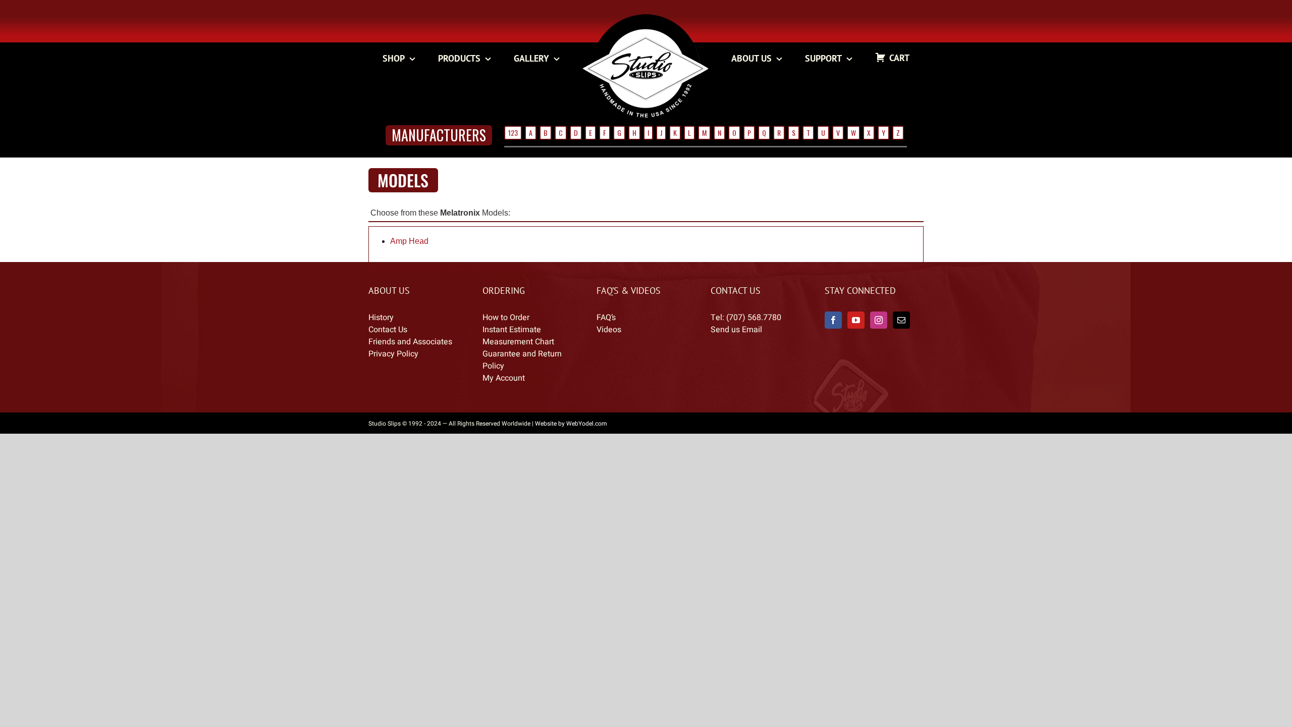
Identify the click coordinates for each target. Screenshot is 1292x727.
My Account (503, 378)
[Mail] (901, 320)
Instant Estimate (511, 330)
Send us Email (736, 330)
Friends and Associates (410, 342)
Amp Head (409, 241)
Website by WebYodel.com (571, 423)
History (381, 317)
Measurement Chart (518, 342)
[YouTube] (856, 320)
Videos (609, 330)
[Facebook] (833, 320)
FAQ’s (606, 317)
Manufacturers (439, 135)
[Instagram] (878, 320)
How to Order (505, 317)
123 (513, 132)
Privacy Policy (393, 354)
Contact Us (387, 330)
